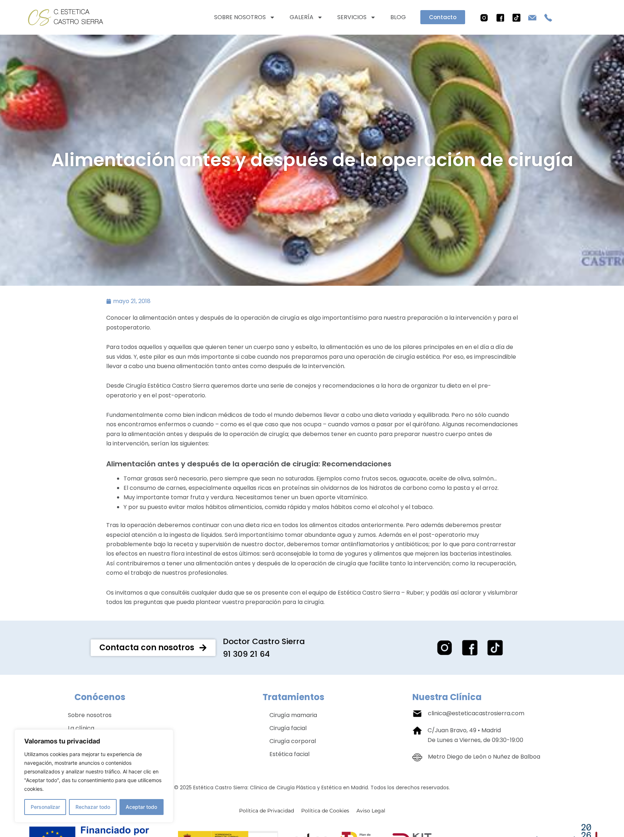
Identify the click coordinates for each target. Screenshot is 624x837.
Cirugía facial (288, 728)
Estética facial (289, 754)
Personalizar (45, 807)
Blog (398, 17)
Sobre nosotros (240, 17)
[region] (93, 776)
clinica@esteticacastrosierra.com (476, 713)
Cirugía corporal (292, 741)
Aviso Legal (370, 810)
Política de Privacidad (266, 810)
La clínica (81, 728)
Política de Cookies (325, 810)
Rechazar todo (92, 807)
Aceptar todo (141, 807)
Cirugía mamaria (293, 715)
